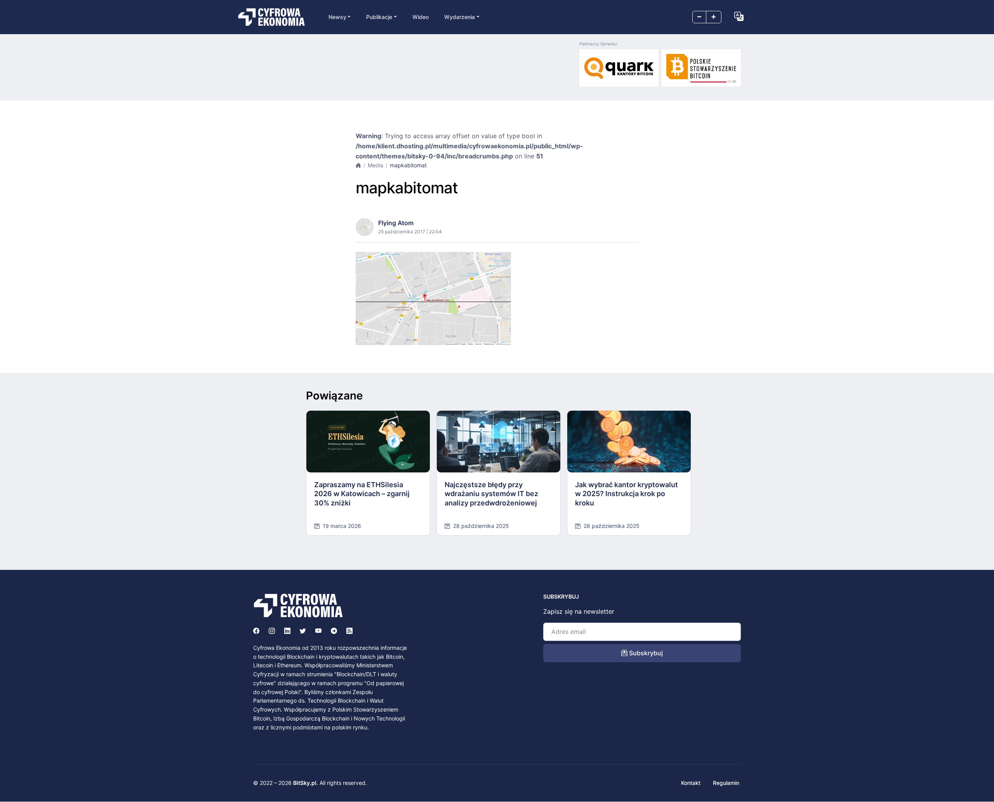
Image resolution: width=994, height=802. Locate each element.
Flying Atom (396, 223)
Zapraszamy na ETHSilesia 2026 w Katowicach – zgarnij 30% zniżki (362, 494)
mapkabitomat (408, 165)
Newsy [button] (337, 17)
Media (375, 165)
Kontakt (690, 782)
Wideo (420, 17)
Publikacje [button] (379, 17)
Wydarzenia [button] (459, 17)
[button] (739, 16)
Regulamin (726, 782)
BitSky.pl (304, 782)
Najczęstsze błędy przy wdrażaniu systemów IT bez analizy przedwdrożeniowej (491, 494)
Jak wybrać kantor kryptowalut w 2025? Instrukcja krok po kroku (626, 494)
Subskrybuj (645, 653)
